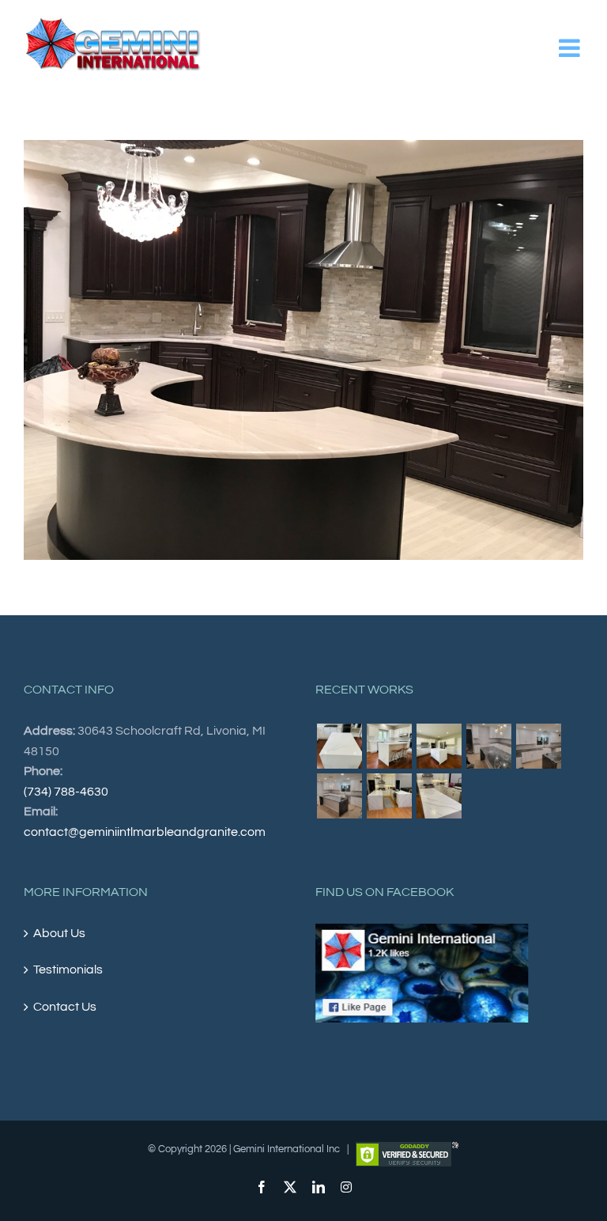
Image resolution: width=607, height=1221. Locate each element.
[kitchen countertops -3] (438, 746)
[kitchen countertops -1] (339, 746)
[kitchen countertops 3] (488, 746)
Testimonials (68, 969)
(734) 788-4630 (66, 791)
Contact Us (64, 1006)
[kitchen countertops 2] (339, 796)
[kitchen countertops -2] (389, 746)
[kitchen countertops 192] (389, 796)
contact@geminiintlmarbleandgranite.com (145, 832)
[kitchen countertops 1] (538, 746)
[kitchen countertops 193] (438, 796)
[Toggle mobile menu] (571, 48)
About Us (59, 933)
